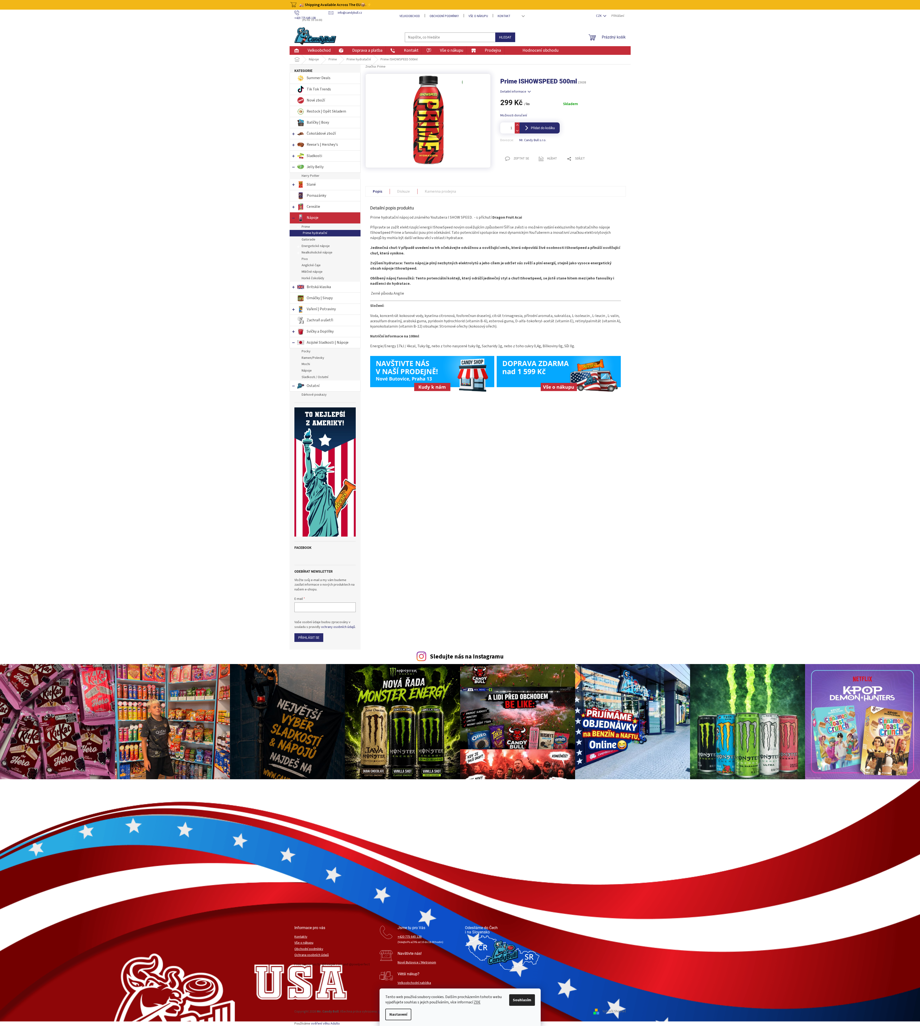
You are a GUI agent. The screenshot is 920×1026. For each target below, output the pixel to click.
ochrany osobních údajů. (338, 627)
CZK (599, 16)
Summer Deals (318, 78)
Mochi (306, 364)
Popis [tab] (377, 191)
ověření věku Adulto (325, 1023)
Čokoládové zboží (321, 133)
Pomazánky (316, 195)
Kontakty (300, 937)
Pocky (306, 351)
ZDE (477, 1002)
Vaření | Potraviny (321, 309)
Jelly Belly (315, 167)
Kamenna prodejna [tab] (440, 191)
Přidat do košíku (543, 128)
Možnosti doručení (513, 115)
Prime (306, 226)
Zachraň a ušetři (320, 320)
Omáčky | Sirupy (320, 298)
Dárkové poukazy (314, 394)
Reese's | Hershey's (322, 144)
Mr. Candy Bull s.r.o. (532, 140)
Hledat (505, 37)
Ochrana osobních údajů (311, 955)
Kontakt (504, 16)
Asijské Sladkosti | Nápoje (328, 342)
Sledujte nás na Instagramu (467, 656)
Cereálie (313, 206)
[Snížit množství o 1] (517, 130)
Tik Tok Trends (319, 89)
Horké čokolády (313, 278)
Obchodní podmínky (444, 16)
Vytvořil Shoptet (614, 1011)
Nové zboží (316, 100)
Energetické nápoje (316, 246)
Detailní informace (513, 91)
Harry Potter (310, 175)
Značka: (375, 66)
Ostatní (313, 385)
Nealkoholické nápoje (317, 252)
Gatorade (308, 239)
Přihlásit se (308, 638)
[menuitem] (312, 50)
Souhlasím (522, 1000)
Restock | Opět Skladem (326, 111)
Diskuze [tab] (403, 191)
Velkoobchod (410, 16)
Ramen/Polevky (313, 357)
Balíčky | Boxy (318, 122)
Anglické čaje (311, 265)
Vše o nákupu (478, 16)
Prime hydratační (315, 233)
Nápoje (312, 217)
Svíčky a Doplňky (320, 331)
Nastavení (398, 1014)
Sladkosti (314, 155)
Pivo (305, 259)
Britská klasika (319, 287)
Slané (311, 184)
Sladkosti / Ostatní (315, 377)
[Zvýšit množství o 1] (517, 125)
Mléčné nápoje (312, 271)
